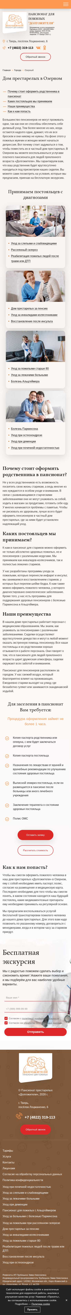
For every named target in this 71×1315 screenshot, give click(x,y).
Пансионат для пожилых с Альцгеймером (29, 1210)
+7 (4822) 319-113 (20, 47)
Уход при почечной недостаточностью (35, 447)
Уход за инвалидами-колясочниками (34, 314)
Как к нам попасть (19, 111)
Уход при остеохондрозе (26, 435)
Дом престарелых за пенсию (29, 308)
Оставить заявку (35, 835)
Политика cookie (41, 1304)
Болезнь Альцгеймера (25, 381)
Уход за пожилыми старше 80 (30, 368)
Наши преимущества (21, 106)
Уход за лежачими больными (29, 374)
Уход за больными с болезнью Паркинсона (30, 1216)
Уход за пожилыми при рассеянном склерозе (31, 1223)
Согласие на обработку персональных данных (32, 1174)
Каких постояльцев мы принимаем (30, 101)
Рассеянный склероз (24, 249)
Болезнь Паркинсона (24, 428)
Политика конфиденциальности (23, 1180)
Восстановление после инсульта (32, 321)
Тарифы (8, 1150)
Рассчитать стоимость (35, 850)
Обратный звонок (35, 56)
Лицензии (9, 1168)
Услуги (7, 1156)
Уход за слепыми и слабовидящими (34, 243)
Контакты (8, 1162)
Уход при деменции (23, 441)
